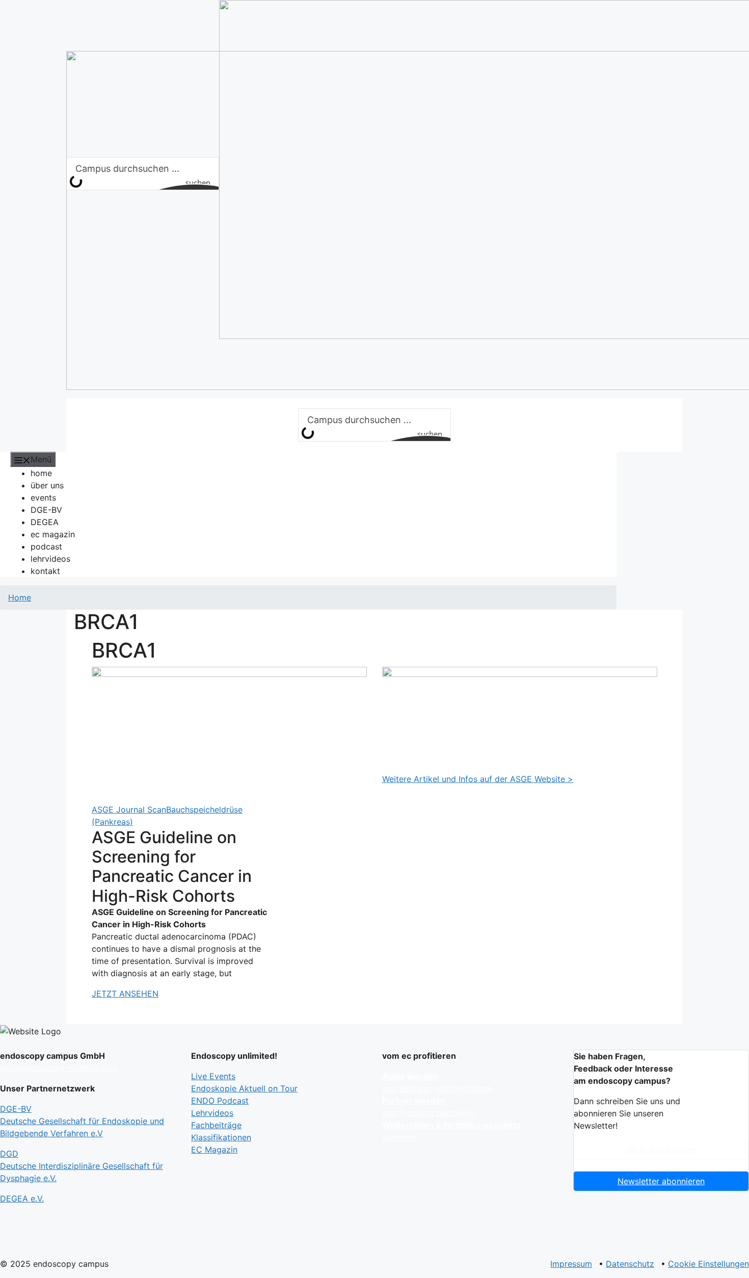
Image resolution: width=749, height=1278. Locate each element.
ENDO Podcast (220, 1101)
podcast (46, 546)
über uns (47, 485)
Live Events (213, 1076)
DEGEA (45, 522)
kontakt (45, 571)
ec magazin (53, 534)
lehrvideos (50, 559)
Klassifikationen (221, 1137)
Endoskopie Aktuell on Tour (244, 1088)
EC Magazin (214, 1149)
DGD (81, 1166)
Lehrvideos (212, 1113)
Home (19, 597)
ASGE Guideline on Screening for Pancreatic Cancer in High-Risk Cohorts (172, 866)
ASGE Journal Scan (129, 809)
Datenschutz (630, 1264)
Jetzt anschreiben (661, 1149)
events (43, 497)
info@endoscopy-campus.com (59, 1068)
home (41, 473)
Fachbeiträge (216, 1125)
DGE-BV (46, 510)
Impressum (571, 1264)
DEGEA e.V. (22, 1198)
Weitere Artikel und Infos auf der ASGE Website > (477, 779)
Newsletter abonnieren (661, 1181)
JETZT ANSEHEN (125, 993)
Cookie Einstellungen (708, 1264)
